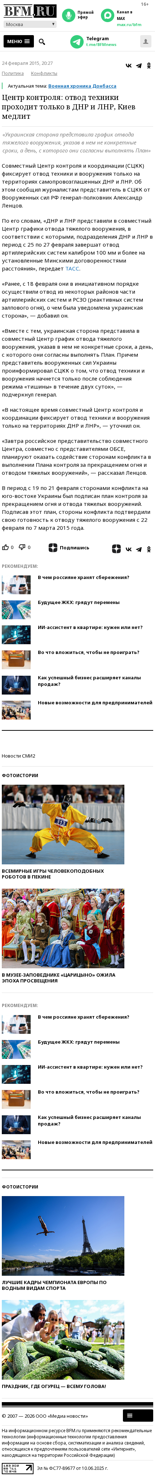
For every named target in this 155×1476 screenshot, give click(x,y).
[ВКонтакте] (128, 65)
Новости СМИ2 (18, 755)
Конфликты (44, 73)
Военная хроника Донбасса (82, 86)
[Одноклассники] (149, 65)
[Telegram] (138, 65)
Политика (13, 73)
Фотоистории (20, 775)
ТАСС (72, 268)
